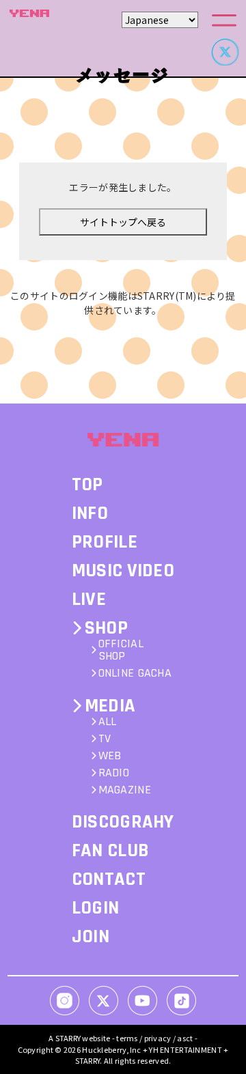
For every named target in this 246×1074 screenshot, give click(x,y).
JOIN (90, 936)
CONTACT (109, 879)
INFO (90, 513)
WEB (110, 756)
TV (104, 739)
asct (185, 1037)
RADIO (113, 773)
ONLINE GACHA (135, 673)
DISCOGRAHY (123, 822)
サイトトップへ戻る (123, 222)
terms (126, 1037)
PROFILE (104, 542)
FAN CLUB (110, 850)
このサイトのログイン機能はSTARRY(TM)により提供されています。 (123, 303)
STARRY (68, 1037)
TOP (87, 484)
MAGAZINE (124, 790)
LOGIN (95, 908)
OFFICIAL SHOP (121, 650)
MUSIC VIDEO (123, 571)
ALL (107, 722)
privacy (158, 1037)
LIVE (89, 599)
